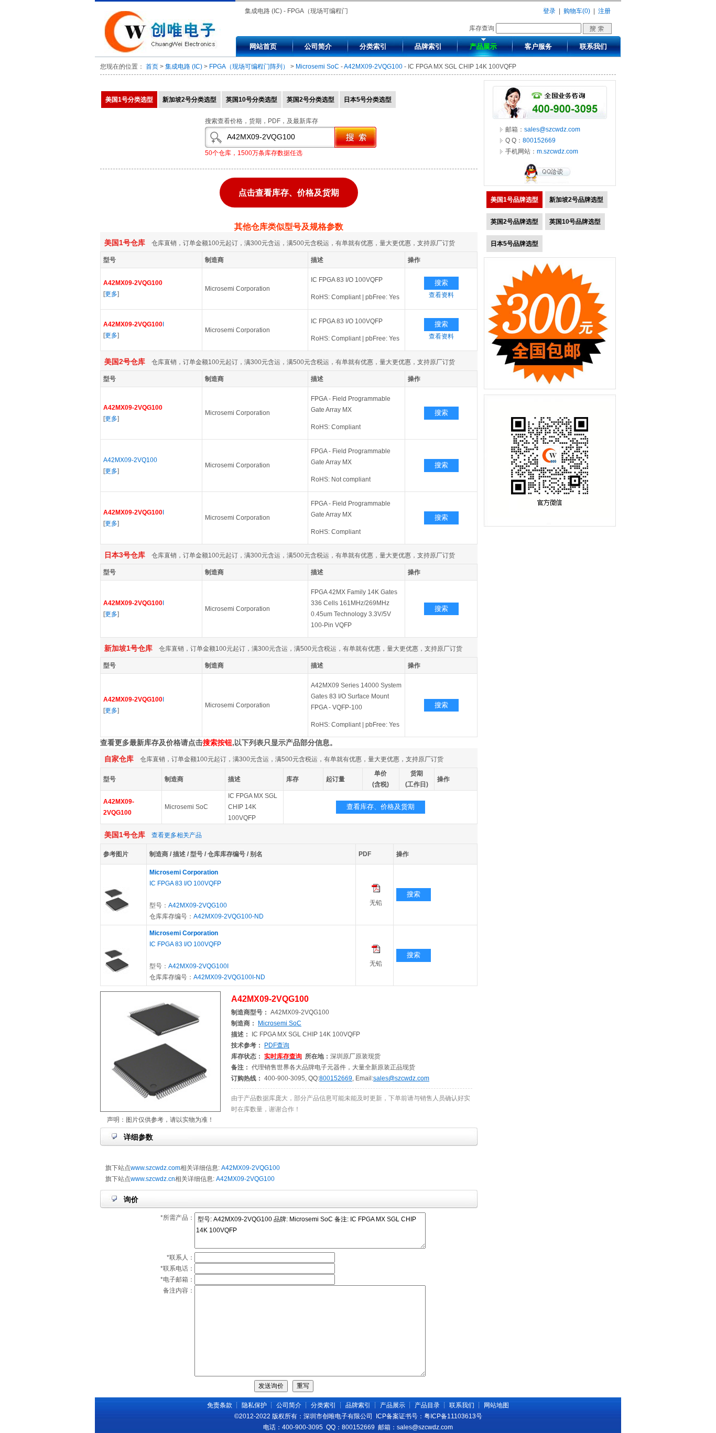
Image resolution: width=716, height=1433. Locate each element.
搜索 (441, 283)
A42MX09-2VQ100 (130, 460)
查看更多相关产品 (176, 835)
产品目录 (427, 1405)
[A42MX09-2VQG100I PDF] (376, 951)
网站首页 (263, 46)
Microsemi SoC (317, 66)
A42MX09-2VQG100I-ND (229, 977)
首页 (152, 66)
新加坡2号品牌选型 (576, 199)
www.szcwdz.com (155, 1168)
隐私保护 (254, 1405)
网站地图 (496, 1405)
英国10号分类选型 (251, 99)
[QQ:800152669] (550, 183)
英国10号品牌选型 (575, 221)
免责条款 (219, 1405)
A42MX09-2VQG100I (198, 966)
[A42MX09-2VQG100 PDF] (376, 890)
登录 (549, 11)
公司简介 (318, 46)
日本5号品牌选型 (514, 243)
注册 (604, 11)
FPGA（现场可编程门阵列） (249, 66)
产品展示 (483, 46)
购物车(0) (576, 11)
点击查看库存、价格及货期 (288, 195)
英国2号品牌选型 (514, 221)
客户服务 (538, 46)
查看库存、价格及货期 (380, 807)
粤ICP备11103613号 (453, 1416)
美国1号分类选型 (129, 99)
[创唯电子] (162, 50)
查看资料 (441, 295)
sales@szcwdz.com (401, 1078)
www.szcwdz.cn (153, 1179)
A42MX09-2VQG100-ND (228, 916)
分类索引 (373, 46)
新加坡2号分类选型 (189, 99)
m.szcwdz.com (557, 151)
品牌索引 (428, 46)
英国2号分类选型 (310, 99)
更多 (111, 294)
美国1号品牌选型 (514, 199)
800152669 (335, 1078)
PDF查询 (276, 1045)
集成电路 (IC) (183, 66)
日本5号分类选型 (368, 99)
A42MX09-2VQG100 (373, 66)
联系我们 (593, 46)
